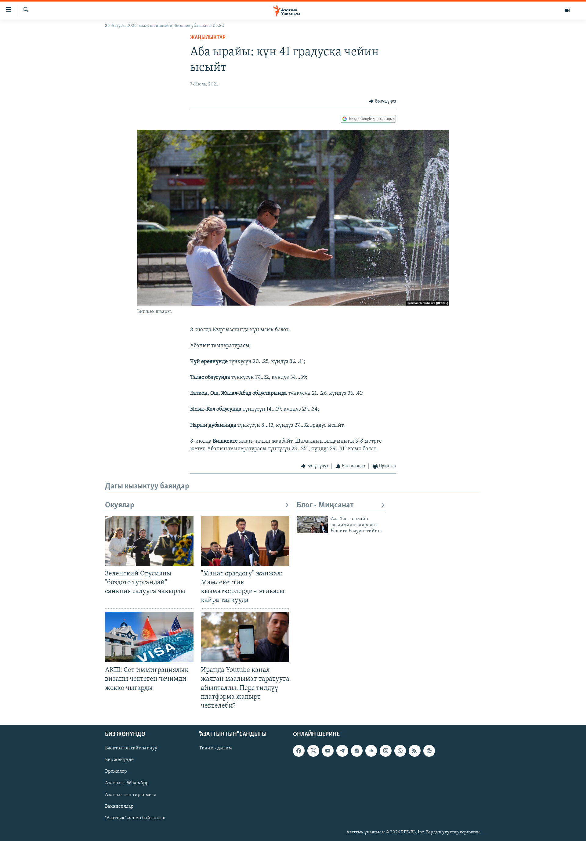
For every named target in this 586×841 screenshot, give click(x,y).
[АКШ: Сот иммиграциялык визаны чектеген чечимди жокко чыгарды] (149, 637)
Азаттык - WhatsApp (127, 783)
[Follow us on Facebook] (299, 750)
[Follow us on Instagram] (385, 750)
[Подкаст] (429, 750)
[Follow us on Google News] (357, 750)
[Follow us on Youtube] (328, 750)
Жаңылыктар (208, 38)
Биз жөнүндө (119, 759)
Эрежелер (116, 771)
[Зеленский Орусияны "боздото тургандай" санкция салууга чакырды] (149, 541)
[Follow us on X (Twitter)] (313, 750)
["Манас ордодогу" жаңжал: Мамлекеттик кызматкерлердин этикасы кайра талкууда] (245, 541)
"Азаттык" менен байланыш (135, 818)
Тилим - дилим (215, 748)
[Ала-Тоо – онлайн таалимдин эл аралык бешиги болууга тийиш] (312, 524)
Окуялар (119, 505)
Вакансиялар (119, 806)
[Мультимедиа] (567, 10)
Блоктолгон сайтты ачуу (131, 748)
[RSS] (414, 750)
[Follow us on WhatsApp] (400, 750)
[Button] (382, 101)
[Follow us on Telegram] (342, 750)
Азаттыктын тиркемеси (131, 794)
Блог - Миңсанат (325, 505)
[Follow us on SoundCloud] (371, 750)
